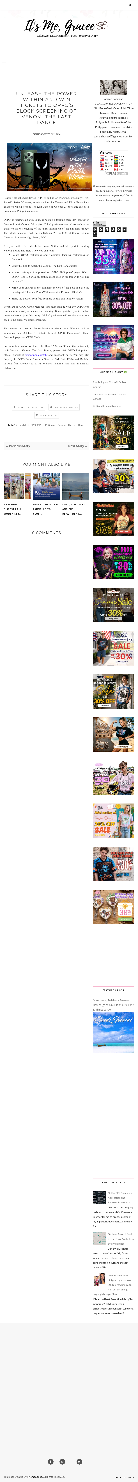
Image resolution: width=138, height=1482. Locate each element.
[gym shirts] (113, 750)
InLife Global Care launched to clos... (46, 509)
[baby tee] (113, 793)
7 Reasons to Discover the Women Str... (13, 509)
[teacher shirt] (113, 837)
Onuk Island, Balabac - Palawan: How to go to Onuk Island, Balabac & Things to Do (113, 1004)
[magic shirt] (113, 315)
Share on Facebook (30, 407)
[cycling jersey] (113, 492)
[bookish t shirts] (113, 621)
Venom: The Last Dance (71, 424)
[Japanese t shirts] (113, 707)
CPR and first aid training (107, 405)
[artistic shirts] (113, 272)
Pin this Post (48, 415)
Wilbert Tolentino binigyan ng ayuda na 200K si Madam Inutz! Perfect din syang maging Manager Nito (112, 1285)
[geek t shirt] (113, 358)
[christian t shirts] (113, 664)
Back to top (124, 1477)
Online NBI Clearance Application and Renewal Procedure (120, 1197)
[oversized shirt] (113, 449)
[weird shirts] (113, 578)
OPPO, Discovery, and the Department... (74, 509)
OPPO (32, 424)
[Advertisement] (113, 955)
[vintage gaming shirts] (113, 880)
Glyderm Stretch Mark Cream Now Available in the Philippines (121, 1239)
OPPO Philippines (47, 424)
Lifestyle (22, 424)
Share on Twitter (66, 407)
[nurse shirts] (113, 923)
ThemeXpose (35, 1476)
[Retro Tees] (113, 535)
